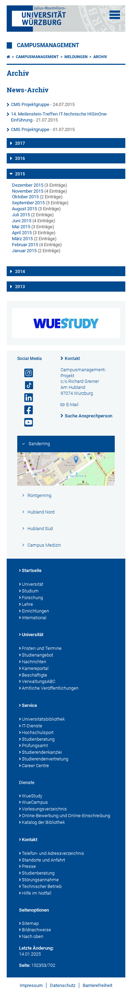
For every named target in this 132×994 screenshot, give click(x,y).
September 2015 (28, 202)
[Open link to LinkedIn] (25, 398)
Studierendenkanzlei (42, 752)
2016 (20, 158)
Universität (32, 584)
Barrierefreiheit (97, 985)
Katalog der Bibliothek (43, 822)
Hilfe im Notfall (36, 893)
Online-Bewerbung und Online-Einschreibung (66, 815)
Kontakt (72, 358)
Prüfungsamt (35, 745)
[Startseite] (8, 57)
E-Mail (72, 404)
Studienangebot (37, 655)
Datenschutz (62, 985)
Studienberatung (38, 739)
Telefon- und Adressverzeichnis (53, 853)
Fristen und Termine (42, 648)
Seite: (24, 965)
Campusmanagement (48, 45)
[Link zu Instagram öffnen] (25, 373)
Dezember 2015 (27, 185)
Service (29, 705)
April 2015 (22, 232)
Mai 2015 (21, 226)
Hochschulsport (38, 732)
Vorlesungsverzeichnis (44, 809)
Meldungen (76, 57)
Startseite (32, 570)
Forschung (32, 597)
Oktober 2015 (25, 196)
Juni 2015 (21, 220)
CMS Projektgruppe (30, 104)
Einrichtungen (35, 611)
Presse (29, 866)
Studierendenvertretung (45, 759)
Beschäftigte (34, 675)
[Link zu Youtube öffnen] (25, 422)
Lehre (27, 604)
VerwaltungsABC (38, 681)
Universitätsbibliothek (43, 719)
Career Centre (35, 765)
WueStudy (32, 796)
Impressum (31, 985)
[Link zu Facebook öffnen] (25, 410)
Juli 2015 (21, 214)
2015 (20, 174)
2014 (20, 271)
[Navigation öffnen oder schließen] (114, 15)
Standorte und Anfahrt (43, 860)
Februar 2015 (25, 244)
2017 (20, 143)
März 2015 (22, 238)
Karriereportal (35, 668)
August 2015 (24, 208)
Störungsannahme (40, 879)
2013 (20, 286)
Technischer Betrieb (42, 886)
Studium (30, 591)
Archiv (100, 57)
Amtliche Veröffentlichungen (50, 688)
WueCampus (35, 802)
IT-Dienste (32, 725)
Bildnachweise (36, 929)
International (34, 617)
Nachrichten (34, 661)
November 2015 (27, 191)
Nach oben (32, 936)
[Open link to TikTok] (25, 385)
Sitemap (30, 923)
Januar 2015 (24, 250)
